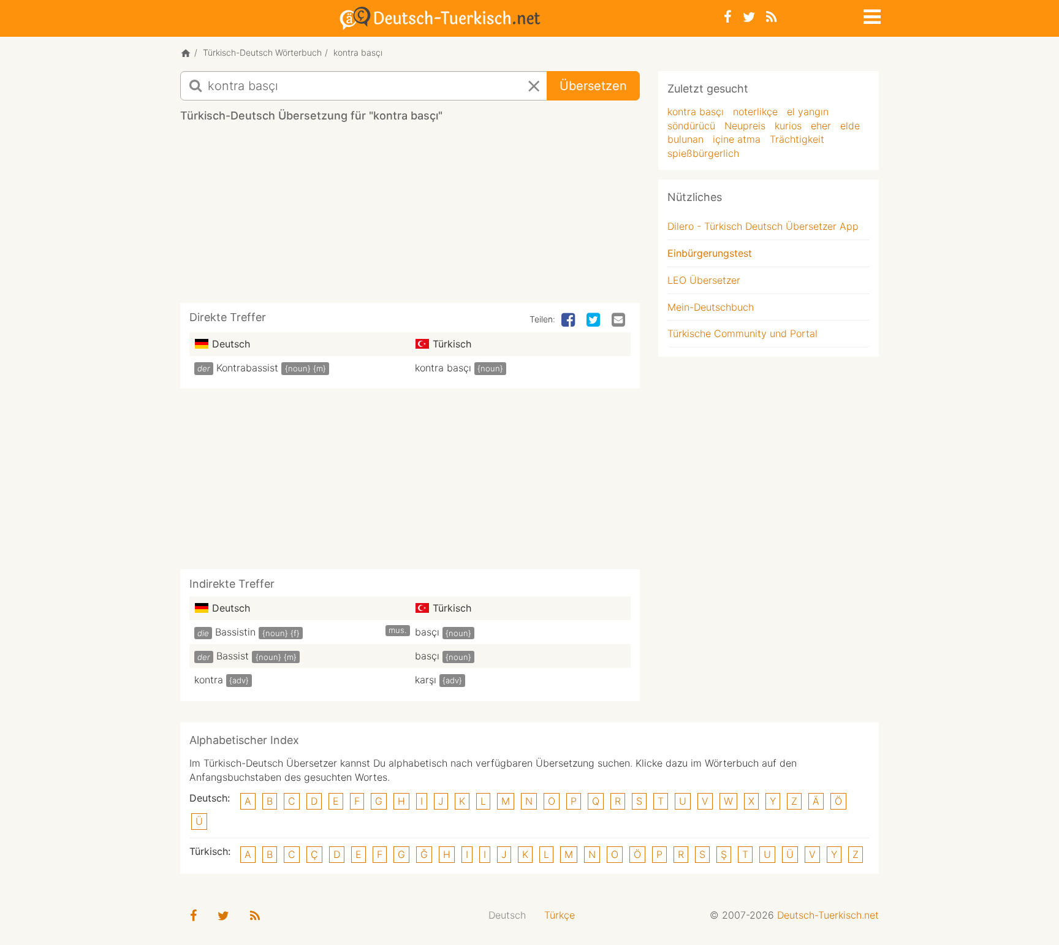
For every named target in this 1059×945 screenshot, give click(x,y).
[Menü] (871, 15)
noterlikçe (755, 111)
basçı (427, 632)
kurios (788, 126)
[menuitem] (507, 915)
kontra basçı (443, 368)
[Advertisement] (410, 217)
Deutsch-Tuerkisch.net (828, 915)
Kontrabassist (247, 368)
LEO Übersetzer (703, 280)
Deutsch (507, 915)
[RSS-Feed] (771, 17)
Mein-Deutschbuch (710, 307)
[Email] (620, 320)
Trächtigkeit (797, 139)
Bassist (232, 656)
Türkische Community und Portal (742, 333)
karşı (425, 680)
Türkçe (559, 915)
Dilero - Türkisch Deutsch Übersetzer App (763, 226)
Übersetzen (593, 85)
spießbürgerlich (703, 153)
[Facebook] (727, 17)
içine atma (737, 139)
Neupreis (744, 126)
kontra (208, 680)
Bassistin (235, 632)
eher (821, 126)
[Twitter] (749, 17)
